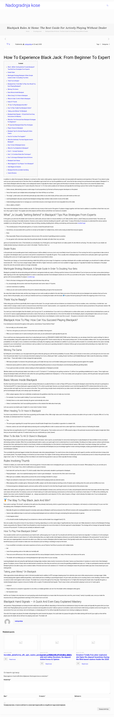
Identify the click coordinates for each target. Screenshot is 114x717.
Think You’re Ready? (13, 81)
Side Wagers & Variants (14, 166)
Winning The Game (13, 89)
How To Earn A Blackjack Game (16, 145)
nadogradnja (28, 44)
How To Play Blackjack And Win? (18, 105)
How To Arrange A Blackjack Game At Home (20, 157)
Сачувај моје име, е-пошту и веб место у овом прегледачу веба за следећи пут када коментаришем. (35, 705)
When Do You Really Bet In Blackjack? (18, 148)
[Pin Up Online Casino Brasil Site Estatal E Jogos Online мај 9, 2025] (1, 709)
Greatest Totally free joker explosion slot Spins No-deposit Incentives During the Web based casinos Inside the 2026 (92, 657)
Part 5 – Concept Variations (15, 151)
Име (5, 696)
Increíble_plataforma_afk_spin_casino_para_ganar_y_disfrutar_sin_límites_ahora (38, 655)
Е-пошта (42, 696)
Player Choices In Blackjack (15, 128)
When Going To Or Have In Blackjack (18, 95)
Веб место (78, 696)
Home (27, 31)
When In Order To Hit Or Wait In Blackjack (19, 98)
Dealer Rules (11, 72)
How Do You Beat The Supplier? (16, 136)
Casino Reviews (12, 173)
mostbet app (31, 277)
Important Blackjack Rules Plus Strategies (21, 125)
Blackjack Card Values (14, 160)
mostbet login (81, 223)
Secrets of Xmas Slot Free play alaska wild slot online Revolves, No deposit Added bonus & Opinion (56, 657)
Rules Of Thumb (12, 101)
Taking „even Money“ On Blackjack (17, 111)
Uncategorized (37, 31)
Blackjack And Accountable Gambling (18, 170)
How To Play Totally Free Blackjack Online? (19, 108)
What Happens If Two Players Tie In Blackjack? (21, 163)
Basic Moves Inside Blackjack (16, 92)
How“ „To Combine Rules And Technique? (19, 154)
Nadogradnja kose (23, 5)
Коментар (7, 679)
